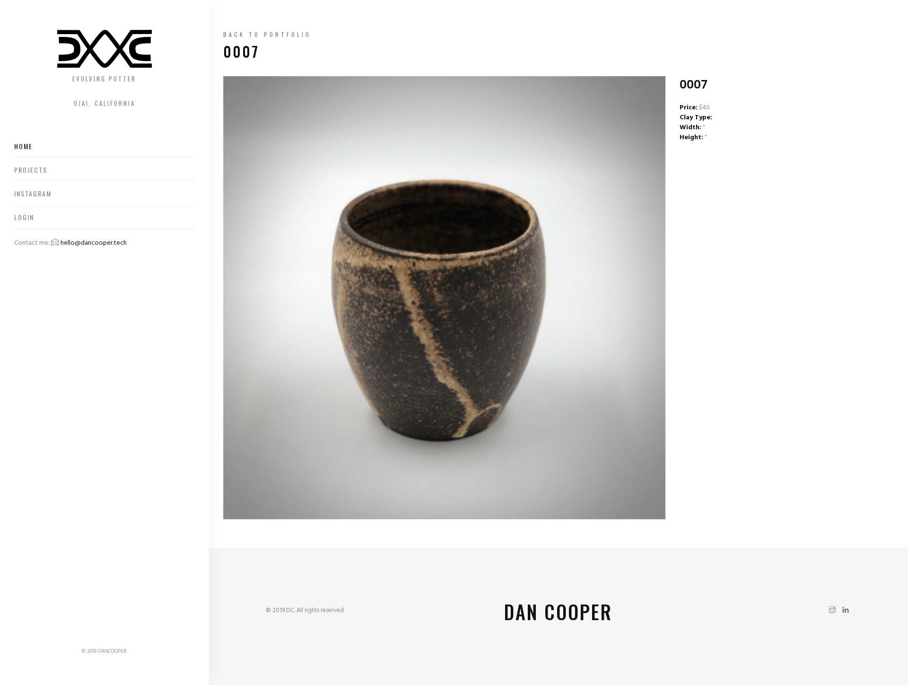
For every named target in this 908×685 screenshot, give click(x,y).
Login (24, 217)
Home (23, 146)
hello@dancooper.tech (93, 243)
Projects (30, 170)
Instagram (33, 193)
